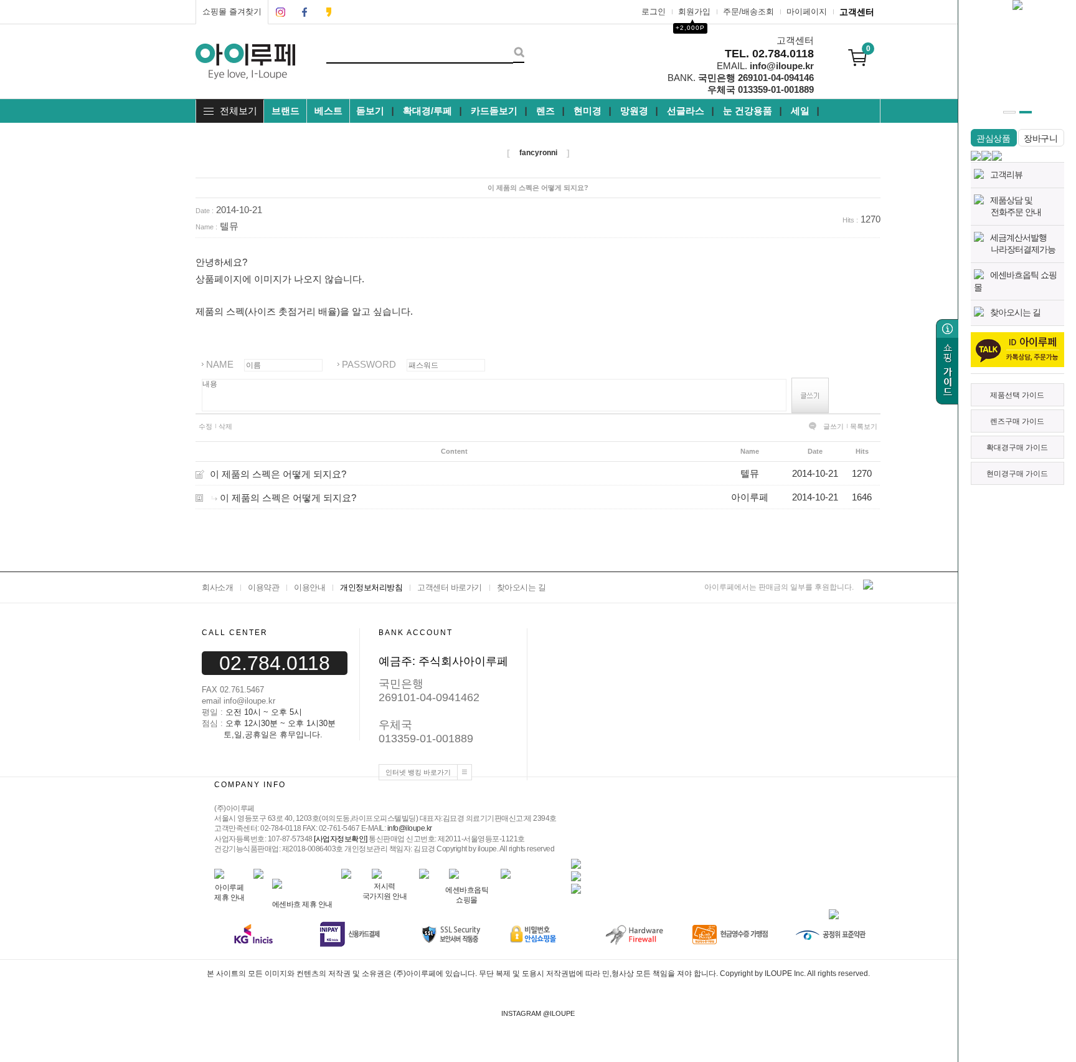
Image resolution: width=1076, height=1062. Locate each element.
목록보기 (863, 426)
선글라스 (685, 110)
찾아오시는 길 (1015, 312)
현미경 (587, 110)
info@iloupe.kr (409, 829)
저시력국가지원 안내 (384, 891)
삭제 (225, 426)
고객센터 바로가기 (449, 587)
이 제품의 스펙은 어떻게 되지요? (278, 473)
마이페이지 (806, 11)
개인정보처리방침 (371, 587)
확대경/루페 (427, 110)
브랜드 (285, 110)
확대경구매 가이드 (1017, 447)
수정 (205, 426)
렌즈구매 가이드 (1017, 421)
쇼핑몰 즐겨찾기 (232, 11)
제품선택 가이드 (1017, 395)
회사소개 (217, 587)
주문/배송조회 (748, 11)
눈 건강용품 (747, 110)
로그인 (653, 11)
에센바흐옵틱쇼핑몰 (466, 895)
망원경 (634, 110)
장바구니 (1041, 138)
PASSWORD (369, 364)
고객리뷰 (1006, 174)
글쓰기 (833, 426)
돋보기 (370, 110)
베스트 (328, 110)
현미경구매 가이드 (1017, 473)
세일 (800, 110)
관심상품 (993, 138)
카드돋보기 (494, 110)
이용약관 (263, 587)
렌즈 (545, 110)
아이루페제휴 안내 (229, 892)
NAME (220, 364)
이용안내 (309, 587)
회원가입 (694, 11)
